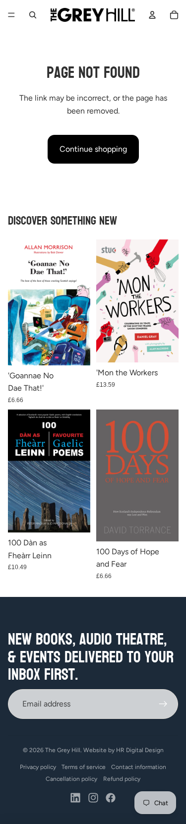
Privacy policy (38, 767)
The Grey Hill (62, 750)
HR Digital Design (140, 750)
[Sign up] (163, 704)
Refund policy (121, 778)
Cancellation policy (71, 778)
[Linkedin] (75, 798)
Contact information (138, 767)
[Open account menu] (152, 15)
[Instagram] (93, 798)
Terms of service (84, 767)
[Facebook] (111, 798)
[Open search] (33, 15)
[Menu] (11, 14)
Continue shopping (93, 149)
